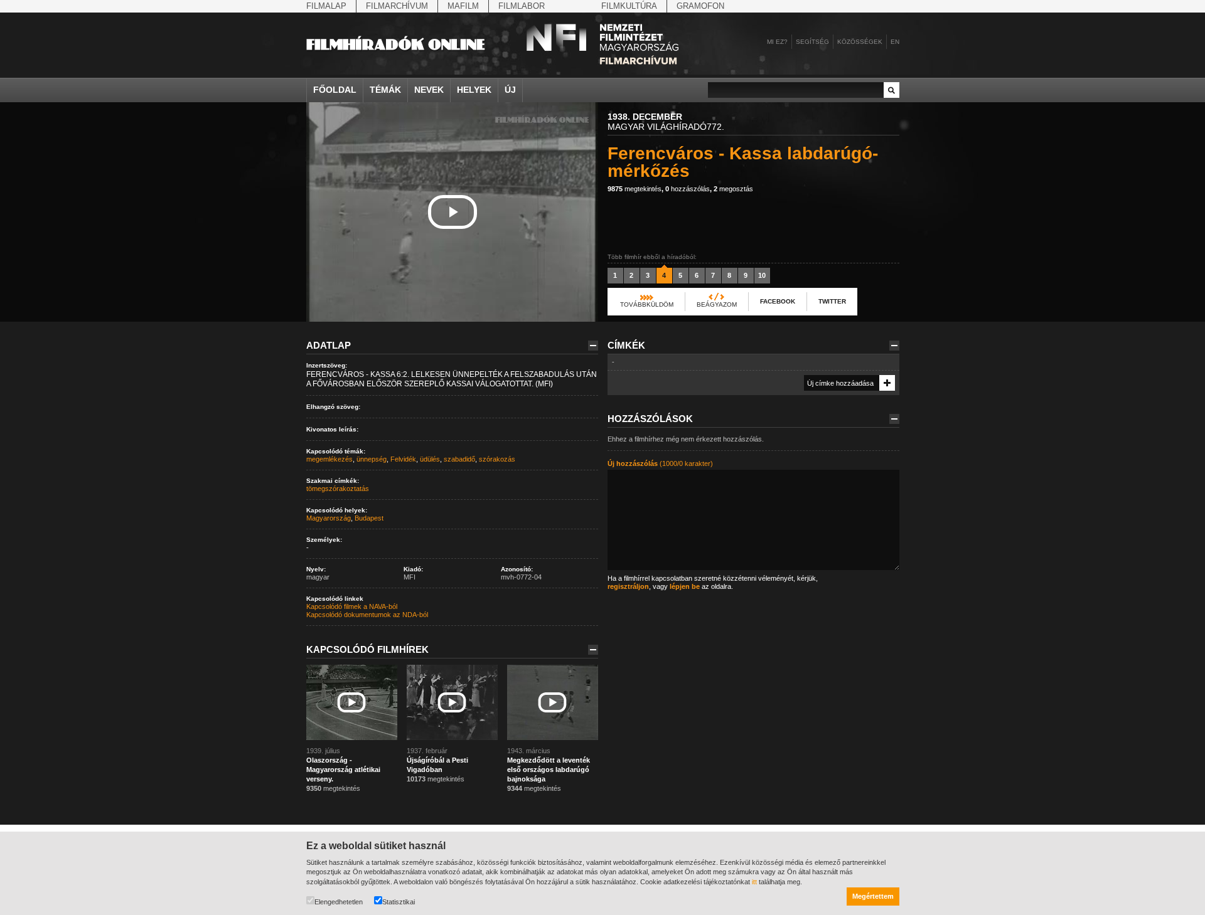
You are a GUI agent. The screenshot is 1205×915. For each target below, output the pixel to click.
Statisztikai (398, 902)
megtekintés (634, 189)
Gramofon (700, 6)
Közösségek (859, 41)
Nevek (429, 90)
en (895, 41)
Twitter (832, 301)
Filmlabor (521, 6)
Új (510, 90)
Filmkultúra (629, 6)
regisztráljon (628, 586)
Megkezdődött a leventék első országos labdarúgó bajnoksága (548, 769)
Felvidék (403, 459)
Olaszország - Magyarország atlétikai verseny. (343, 769)
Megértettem (873, 896)
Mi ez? (777, 41)
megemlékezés (329, 459)
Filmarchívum (397, 6)
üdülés (430, 459)
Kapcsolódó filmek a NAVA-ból (351, 606)
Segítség (812, 41)
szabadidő (459, 459)
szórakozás (497, 459)
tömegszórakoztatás (337, 488)
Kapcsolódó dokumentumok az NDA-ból (367, 614)
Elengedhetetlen (338, 902)
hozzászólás (687, 189)
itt (754, 882)
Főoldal (334, 90)
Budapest (369, 518)
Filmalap (326, 6)
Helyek (474, 90)
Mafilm (463, 6)
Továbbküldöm (646, 304)
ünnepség (371, 459)
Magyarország (328, 518)
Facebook (777, 301)
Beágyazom (717, 304)
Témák (385, 90)
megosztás (733, 189)
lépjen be (685, 586)
